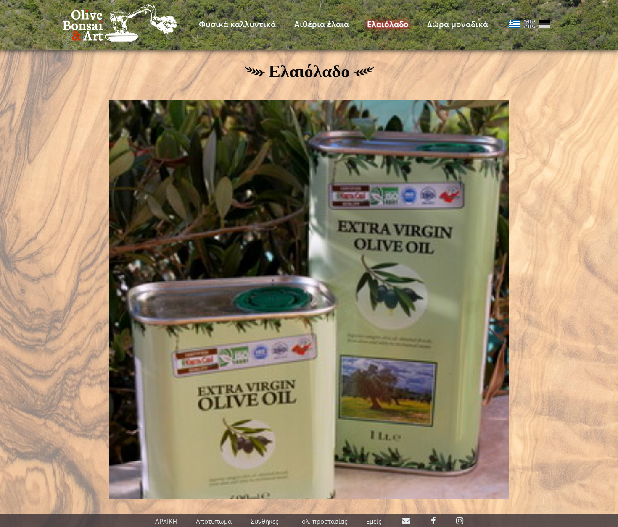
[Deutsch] (544, 24)
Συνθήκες (264, 521)
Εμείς (373, 521)
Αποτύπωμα (214, 521)
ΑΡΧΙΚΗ (166, 521)
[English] (529, 24)
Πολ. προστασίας (322, 521)
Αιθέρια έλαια (321, 24)
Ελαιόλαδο (388, 24)
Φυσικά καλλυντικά (237, 24)
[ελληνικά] (514, 24)
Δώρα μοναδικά (457, 24)
